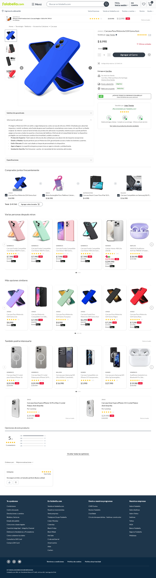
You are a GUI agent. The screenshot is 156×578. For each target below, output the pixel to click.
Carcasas (53, 26)
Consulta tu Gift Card (14, 539)
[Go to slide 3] (79, 272)
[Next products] (151, 244)
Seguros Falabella (135, 532)
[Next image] (90, 68)
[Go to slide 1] (76, 272)
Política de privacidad (93, 562)
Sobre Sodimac (134, 510)
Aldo (49, 546)
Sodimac (132, 517)
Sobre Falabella (134, 506)
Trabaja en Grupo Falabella (57, 517)
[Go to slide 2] (77, 333)
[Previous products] (4, 244)
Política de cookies (74, 562)
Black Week (52, 532)
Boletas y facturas (13, 517)
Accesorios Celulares (40, 26)
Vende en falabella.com (56, 506)
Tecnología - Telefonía (23, 26)
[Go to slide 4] (80, 333)
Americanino (52, 543)
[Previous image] (21, 68)
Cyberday (51, 524)
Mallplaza (132, 535)
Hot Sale (51, 535)
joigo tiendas (129, 105)
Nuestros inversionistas (56, 510)
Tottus (131, 521)
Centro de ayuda (12, 510)
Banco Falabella (135, 528)
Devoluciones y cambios (15, 513)
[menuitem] (127, 11)
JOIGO (100, 31)
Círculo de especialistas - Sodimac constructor (105, 517)
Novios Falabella (94, 510)
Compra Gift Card (13, 543)
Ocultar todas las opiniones (78, 454)
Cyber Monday (53, 521)
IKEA (131, 524)
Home (11, 26)
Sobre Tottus (133, 513)
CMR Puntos (93, 506)
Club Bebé (92, 513)
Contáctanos (11, 506)
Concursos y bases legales (16, 524)
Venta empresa (53, 513)
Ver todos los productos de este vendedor (124, 126)
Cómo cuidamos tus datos (16, 535)
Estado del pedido (13, 521)
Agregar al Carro (128, 54)
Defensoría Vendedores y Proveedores (20, 532)
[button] (77, 4)
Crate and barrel (53, 539)
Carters (50, 550)
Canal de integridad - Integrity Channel (20, 528)
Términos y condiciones (55, 562)
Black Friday (52, 528)
